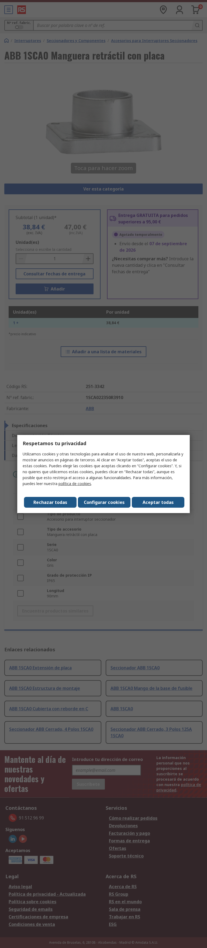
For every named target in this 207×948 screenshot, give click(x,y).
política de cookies (74, 483)
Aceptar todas (158, 502)
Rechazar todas (50, 502)
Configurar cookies (104, 502)
